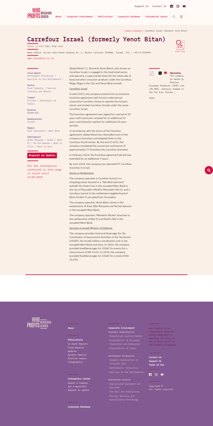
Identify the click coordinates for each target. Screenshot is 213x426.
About (58, 16)
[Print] (151, 74)
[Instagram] (178, 6)
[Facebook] (172, 6)
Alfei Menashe (35, 140)
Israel (31, 122)
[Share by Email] (165, 73)
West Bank (54, 131)
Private (31, 101)
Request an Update (42, 155)
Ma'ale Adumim (42, 143)
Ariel (50, 140)
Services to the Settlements (44, 79)
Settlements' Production (124, 368)
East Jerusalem (36, 131)
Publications (105, 16)
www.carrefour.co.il (40, 58)
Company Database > (134, 31)
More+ (152, 98)
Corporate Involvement (80, 16)
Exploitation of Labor (123, 348)
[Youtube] (184, 6)
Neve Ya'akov (44, 146)
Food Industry (35, 88)
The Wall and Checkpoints (125, 392)
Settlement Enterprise (40, 76)
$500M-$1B (33, 113)
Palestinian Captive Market (126, 336)
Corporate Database (129, 16)
